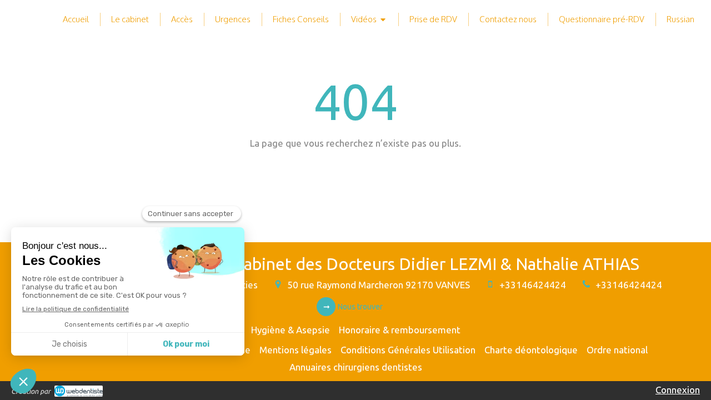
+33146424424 (532, 284)
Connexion (677, 389)
